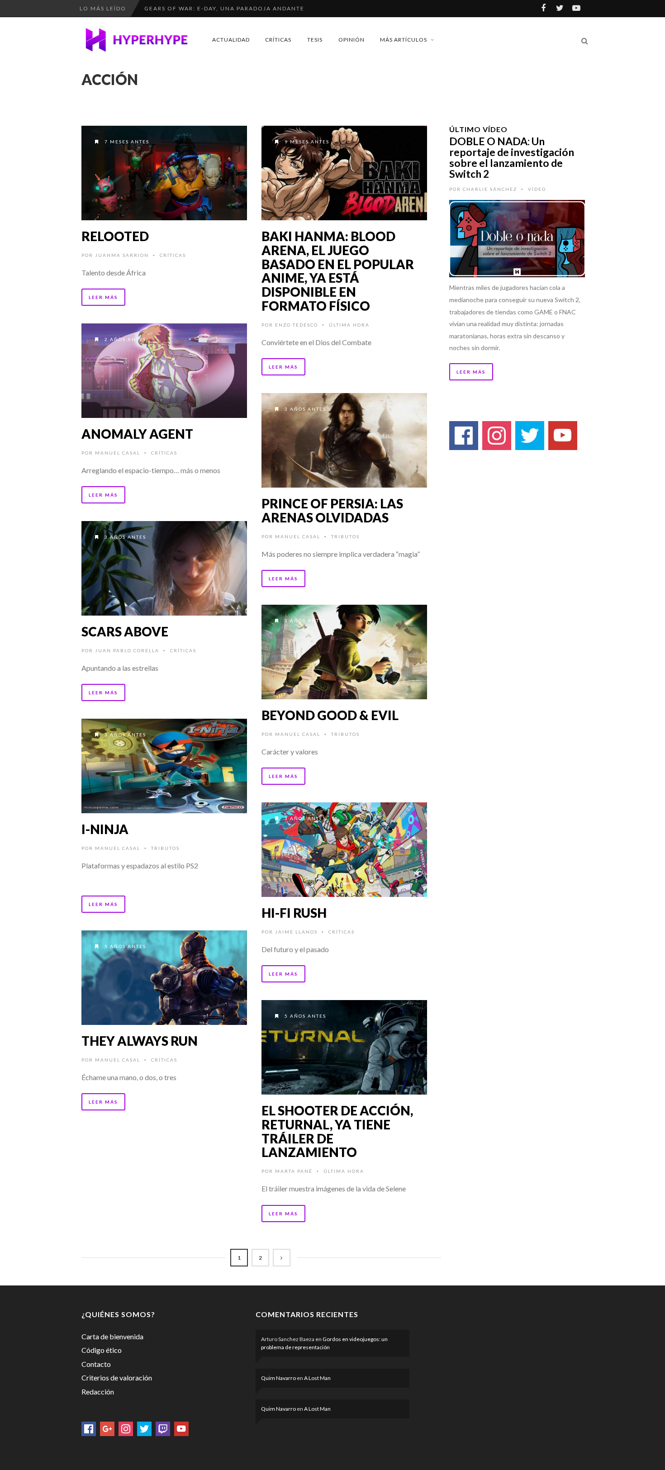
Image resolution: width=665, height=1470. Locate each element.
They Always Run (139, 1040)
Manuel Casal (117, 452)
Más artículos (403, 39)
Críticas (278, 39)
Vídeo (537, 189)
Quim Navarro (278, 1378)
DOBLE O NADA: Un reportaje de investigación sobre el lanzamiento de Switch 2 (511, 157)
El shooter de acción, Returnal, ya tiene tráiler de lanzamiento (337, 1131)
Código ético (101, 1350)
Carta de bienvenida (112, 1336)
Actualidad (231, 39)
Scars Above (124, 631)
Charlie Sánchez (490, 189)
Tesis (315, 39)
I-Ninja (104, 829)
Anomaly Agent (137, 433)
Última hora (349, 324)
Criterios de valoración (116, 1377)
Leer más (103, 297)
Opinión (351, 39)
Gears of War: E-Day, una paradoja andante (224, 8)
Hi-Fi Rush (294, 912)
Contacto (96, 1364)
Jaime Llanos (296, 931)
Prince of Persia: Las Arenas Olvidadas (332, 510)
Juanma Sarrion (122, 255)
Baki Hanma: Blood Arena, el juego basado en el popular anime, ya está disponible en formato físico (337, 270)
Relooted (115, 236)
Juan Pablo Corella (127, 650)
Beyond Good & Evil (330, 715)
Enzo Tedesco (296, 324)
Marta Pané (294, 1171)
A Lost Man (317, 1378)
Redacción (97, 1391)
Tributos (345, 536)
